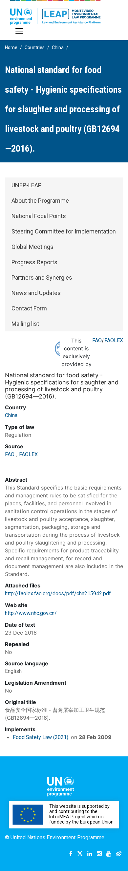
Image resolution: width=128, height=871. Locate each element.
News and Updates (36, 292)
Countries (35, 47)
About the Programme (40, 200)
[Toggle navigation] (19, 31)
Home (11, 47)
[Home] (55, 12)
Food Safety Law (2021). (41, 737)
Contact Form (29, 308)
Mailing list (25, 323)
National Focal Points (38, 216)
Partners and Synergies (41, 277)
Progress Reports (34, 262)
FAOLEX (113, 340)
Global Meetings (32, 246)
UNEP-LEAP (26, 185)
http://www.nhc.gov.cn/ (31, 613)
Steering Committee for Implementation (63, 231)
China (58, 47)
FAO (97, 340)
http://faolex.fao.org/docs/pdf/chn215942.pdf (58, 593)
